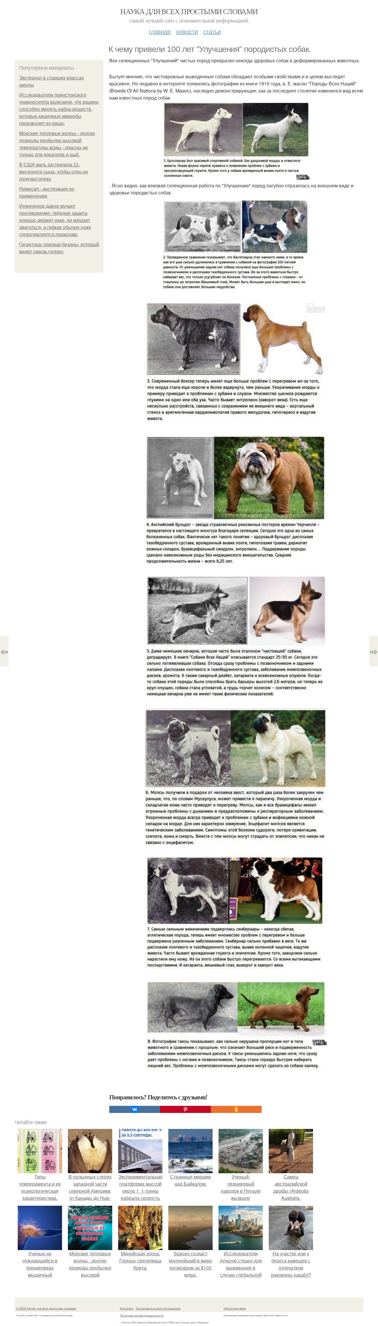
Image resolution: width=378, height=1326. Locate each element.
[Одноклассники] (236, 1109)
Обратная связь (235, 1308)
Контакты (126, 1308)
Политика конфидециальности (142, 1315)
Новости (187, 31)
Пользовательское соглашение (158, 1308)
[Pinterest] (185, 1109)
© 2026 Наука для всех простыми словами (46, 1308)
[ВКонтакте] (134, 1109)
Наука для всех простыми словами (189, 11)
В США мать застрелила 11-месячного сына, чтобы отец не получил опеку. (53, 171)
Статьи (212, 31)
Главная (160, 31)
